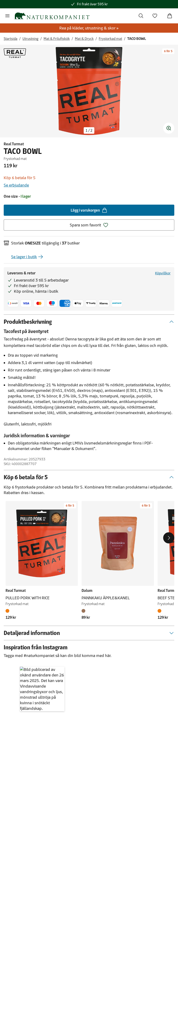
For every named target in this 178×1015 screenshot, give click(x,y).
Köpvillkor (163, 273)
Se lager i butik (24, 256)
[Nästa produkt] (168, 537)
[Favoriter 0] (154, 15)
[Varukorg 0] (169, 15)
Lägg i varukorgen (85, 210)
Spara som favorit (85, 225)
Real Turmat (14, 143)
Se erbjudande (16, 185)
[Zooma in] (168, 128)
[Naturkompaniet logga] (51, 15)
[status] (89, 130)
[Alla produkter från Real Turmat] (15, 53)
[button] (42, 689)
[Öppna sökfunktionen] (140, 15)
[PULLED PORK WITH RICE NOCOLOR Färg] (8, 611)
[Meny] (7, 15)
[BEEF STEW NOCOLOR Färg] (160, 611)
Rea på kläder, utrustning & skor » (89, 28)
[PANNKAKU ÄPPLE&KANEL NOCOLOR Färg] (84, 611)
